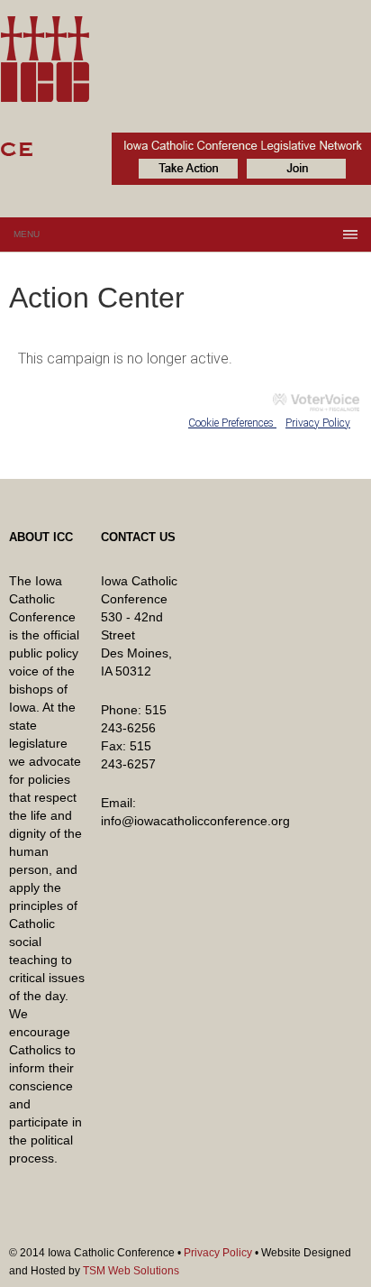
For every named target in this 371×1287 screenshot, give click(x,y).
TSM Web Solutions (131, 1270)
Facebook (358, 1228)
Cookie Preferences (232, 423)
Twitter (330, 1227)
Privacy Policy (317, 423)
